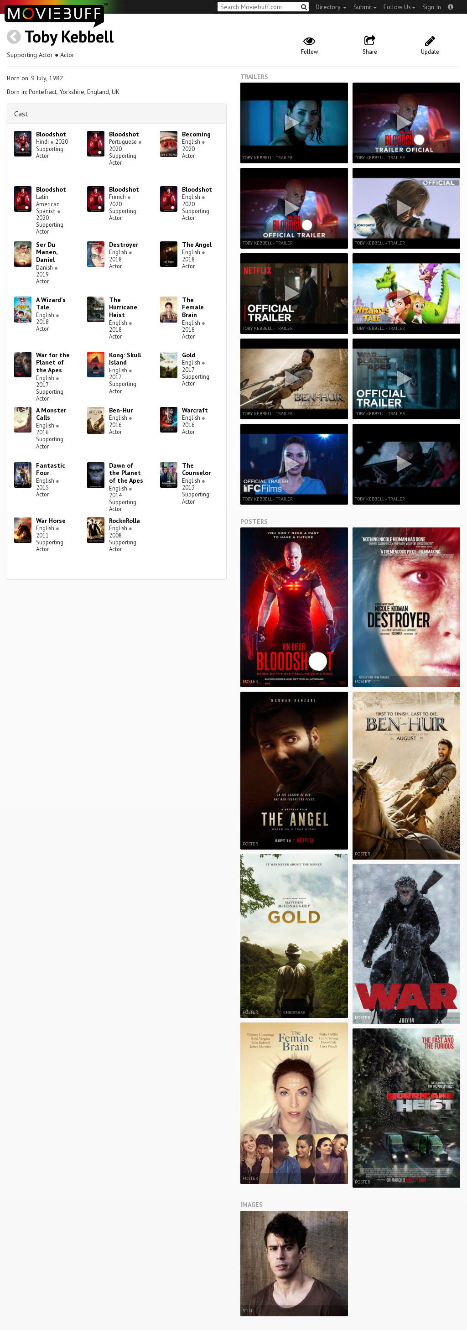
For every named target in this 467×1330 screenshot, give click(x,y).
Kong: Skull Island (125, 359)
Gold (188, 355)
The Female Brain (193, 307)
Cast (21, 113)
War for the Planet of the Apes (53, 363)
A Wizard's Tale (51, 304)
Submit (362, 7)
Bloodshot (51, 134)
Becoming (196, 134)
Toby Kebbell (69, 36)
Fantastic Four (50, 469)
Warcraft (195, 410)
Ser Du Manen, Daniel (46, 252)
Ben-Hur (121, 410)
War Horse (51, 520)
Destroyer (123, 244)
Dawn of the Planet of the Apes (126, 473)
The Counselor (196, 469)
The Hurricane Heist (123, 307)
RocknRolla (124, 520)
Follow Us (397, 7)
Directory (329, 7)
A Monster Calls (51, 414)
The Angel (197, 244)
